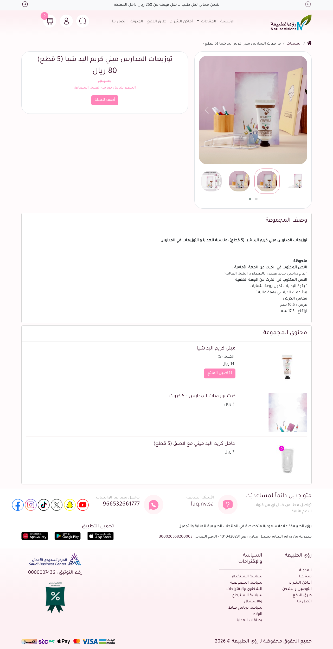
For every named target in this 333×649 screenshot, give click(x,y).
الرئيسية (227, 22)
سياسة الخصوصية (246, 583)
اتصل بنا (119, 22)
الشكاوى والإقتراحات (244, 589)
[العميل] (66, 21)
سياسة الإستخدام (247, 577)
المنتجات (294, 44)
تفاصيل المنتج (219, 373)
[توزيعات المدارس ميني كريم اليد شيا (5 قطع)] (253, 110)
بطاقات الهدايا (249, 621)
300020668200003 (176, 537)
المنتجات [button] (208, 22)
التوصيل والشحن (297, 589)
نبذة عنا (305, 577)
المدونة (137, 22)
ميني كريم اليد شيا (216, 348)
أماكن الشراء (181, 22)
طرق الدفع (156, 22)
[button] (82, 21)
